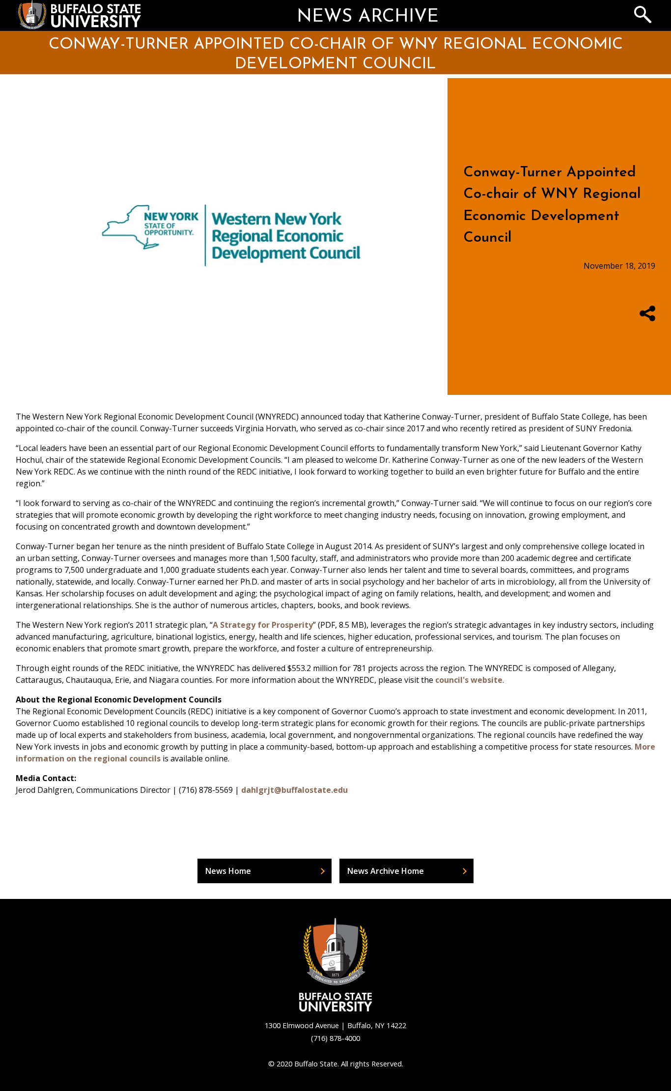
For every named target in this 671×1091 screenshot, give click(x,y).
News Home (228, 871)
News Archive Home (385, 871)
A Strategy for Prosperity (263, 624)
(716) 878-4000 (335, 1038)
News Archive (368, 17)
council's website (469, 679)
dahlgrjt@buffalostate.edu (294, 789)
